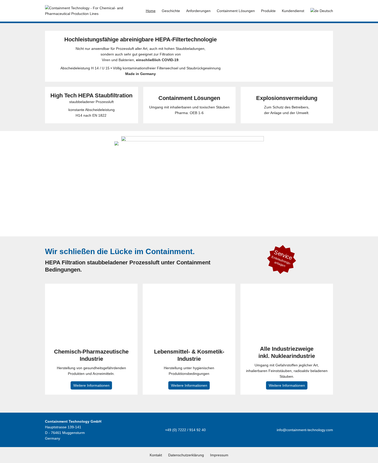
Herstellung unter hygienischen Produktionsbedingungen (189, 367)
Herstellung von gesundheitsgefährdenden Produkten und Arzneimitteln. (91, 367)
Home (151, 11)
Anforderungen (198, 11)
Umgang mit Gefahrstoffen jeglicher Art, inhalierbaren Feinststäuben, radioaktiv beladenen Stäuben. (287, 366)
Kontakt (156, 455)
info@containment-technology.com (305, 430)
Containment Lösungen (236, 11)
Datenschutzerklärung (186, 455)
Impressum (219, 455)
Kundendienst (293, 11)
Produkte (268, 11)
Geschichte (171, 11)
